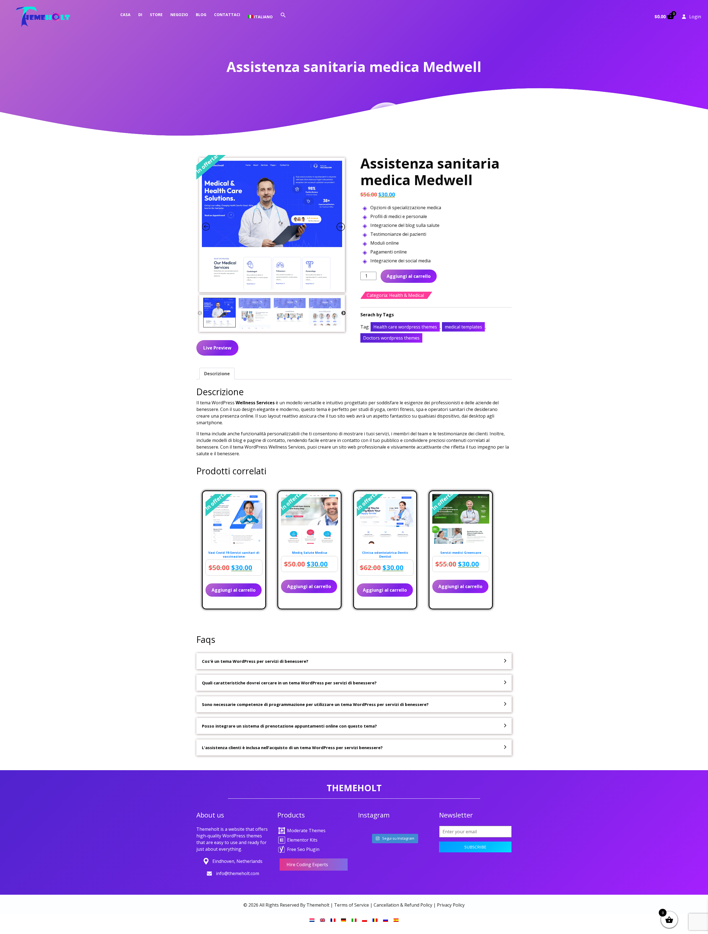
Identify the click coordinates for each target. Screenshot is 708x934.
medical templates (463, 327)
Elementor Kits (302, 840)
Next (343, 313)
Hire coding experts (307, 864)
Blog (201, 14)
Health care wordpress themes (405, 327)
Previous (200, 313)
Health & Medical (406, 295)
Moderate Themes (306, 830)
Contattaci (227, 14)
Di (140, 14)
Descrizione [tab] (217, 374)
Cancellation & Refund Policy (403, 905)
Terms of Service (351, 905)
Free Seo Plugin (303, 849)
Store (156, 14)
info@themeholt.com (237, 873)
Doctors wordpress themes (391, 338)
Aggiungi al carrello (409, 276)
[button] (283, 14)
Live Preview (217, 348)
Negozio (179, 14)
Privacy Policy (451, 905)
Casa (125, 14)
